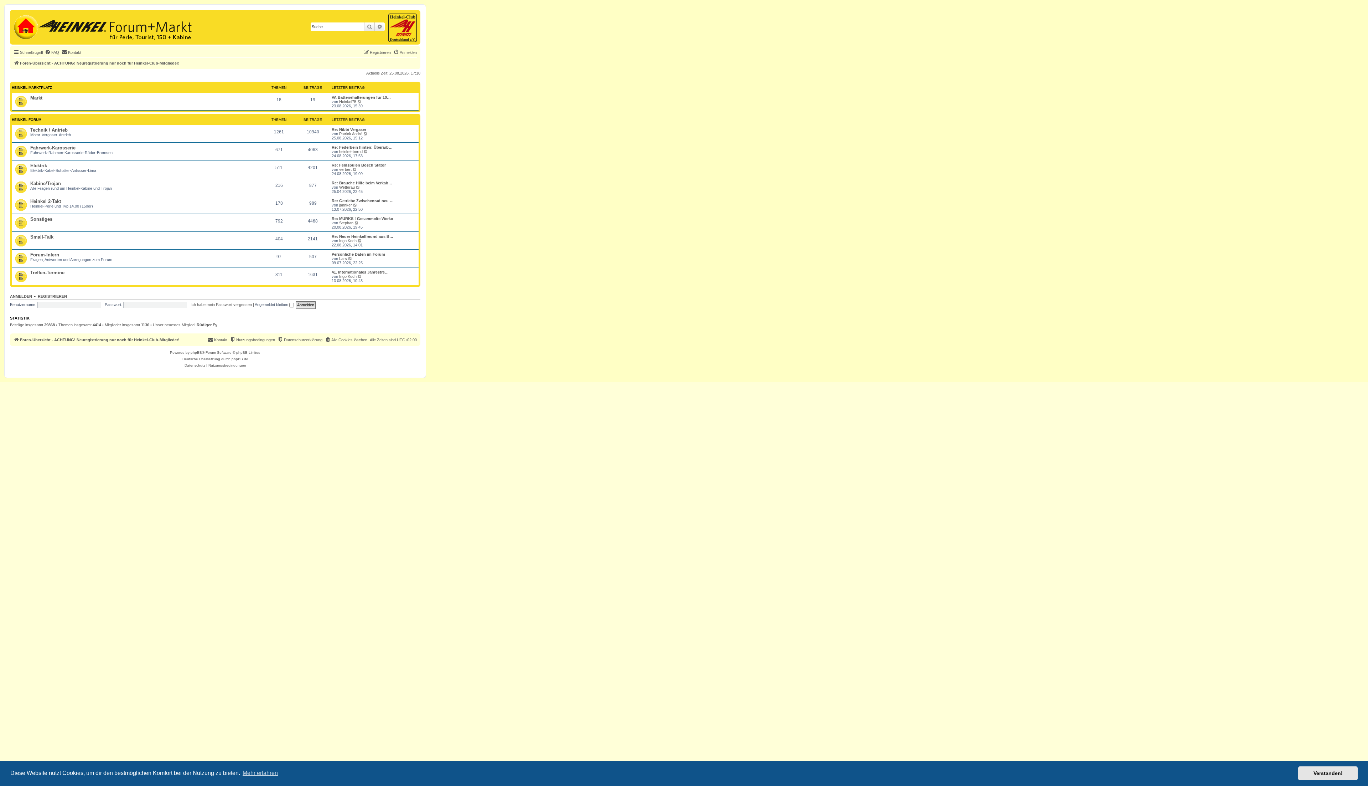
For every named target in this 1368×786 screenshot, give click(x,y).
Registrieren (52, 296)
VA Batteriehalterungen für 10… (361, 97)
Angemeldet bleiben (272, 304)
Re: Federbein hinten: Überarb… (362, 147)
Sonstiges (41, 219)
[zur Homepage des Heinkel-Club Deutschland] (25, 26)
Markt (36, 98)
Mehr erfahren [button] (260, 773)
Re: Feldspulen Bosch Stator (359, 165)
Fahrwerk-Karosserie (53, 147)
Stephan (346, 223)
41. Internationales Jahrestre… (360, 272)
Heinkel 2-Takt (45, 201)
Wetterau (347, 187)
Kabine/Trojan (45, 183)
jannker (345, 205)
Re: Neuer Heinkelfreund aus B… (362, 236)
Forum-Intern (44, 254)
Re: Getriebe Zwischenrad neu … (363, 201)
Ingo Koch (348, 241)
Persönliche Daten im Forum (358, 254)
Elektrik (38, 165)
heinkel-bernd (351, 151)
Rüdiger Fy (207, 325)
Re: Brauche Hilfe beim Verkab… (362, 183)
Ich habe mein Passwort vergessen (221, 304)
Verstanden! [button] (1328, 773)
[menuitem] (52, 52)
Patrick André (350, 134)
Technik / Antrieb (49, 130)
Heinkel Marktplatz (32, 88)
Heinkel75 (347, 101)
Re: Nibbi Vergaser (349, 129)
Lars (343, 258)
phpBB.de (240, 359)
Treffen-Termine (47, 272)
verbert (345, 169)
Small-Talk (41, 237)
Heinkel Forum (26, 120)
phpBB (196, 352)
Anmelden (21, 296)
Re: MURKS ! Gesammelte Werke (362, 218)
